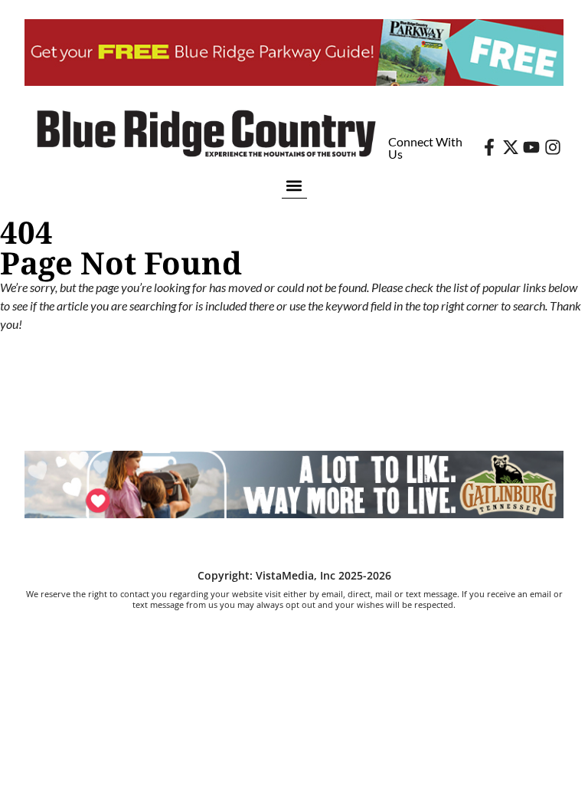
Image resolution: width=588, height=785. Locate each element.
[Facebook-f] (489, 147)
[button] (294, 185)
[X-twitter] (510, 147)
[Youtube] (531, 147)
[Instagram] (553, 147)
